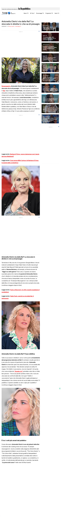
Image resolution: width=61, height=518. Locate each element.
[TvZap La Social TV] (8, 13)
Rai (4, 90)
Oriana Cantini (11, 26)
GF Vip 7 (32, 13)
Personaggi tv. (6, 86)
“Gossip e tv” (18, 371)
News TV (26, 13)
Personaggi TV (40, 13)
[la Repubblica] (24, 9)
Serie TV (57, 13)
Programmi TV (49, 13)
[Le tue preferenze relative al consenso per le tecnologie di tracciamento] (60, 388)
